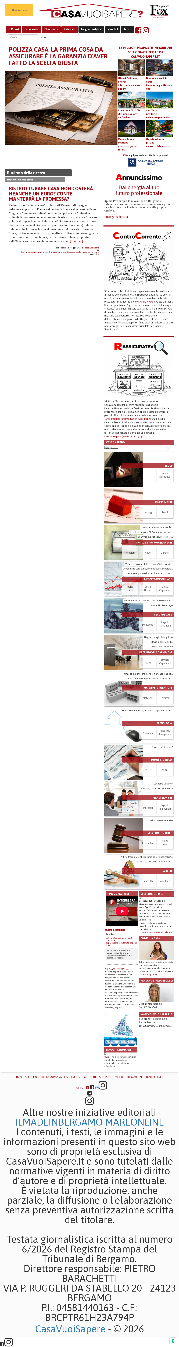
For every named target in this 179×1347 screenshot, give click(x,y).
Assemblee (148, 843)
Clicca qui (128, 155)
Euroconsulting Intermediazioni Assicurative (127, 418)
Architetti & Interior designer (130, 807)
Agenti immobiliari (165, 807)
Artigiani (130, 552)
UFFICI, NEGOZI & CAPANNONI (155, 652)
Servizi (127, 29)
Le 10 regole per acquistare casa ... (155, 536)
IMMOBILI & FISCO (161, 760)
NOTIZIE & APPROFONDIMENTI (154, 542)
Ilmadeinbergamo (60, 1122)
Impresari (148, 807)
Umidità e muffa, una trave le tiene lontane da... (148, 674)
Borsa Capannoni (165, 588)
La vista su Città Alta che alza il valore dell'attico (129, 114)
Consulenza (165, 881)
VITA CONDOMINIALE (160, 833)
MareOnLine (134, 1122)
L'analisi (165, 552)
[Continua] (76, 241)
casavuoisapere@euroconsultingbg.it (124, 436)
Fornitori (165, 698)
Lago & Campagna (165, 624)
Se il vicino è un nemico (161, 820)
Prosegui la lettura (116, 216)
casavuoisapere (92, 248)
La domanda (31, 29)
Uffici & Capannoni (165, 662)
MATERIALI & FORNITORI (158, 687)
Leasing (148, 512)
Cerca (43, 37)
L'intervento (51, 29)
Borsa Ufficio (147, 588)
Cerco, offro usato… (117, 969)
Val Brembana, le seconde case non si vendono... (148, 600)
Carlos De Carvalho (163, 783)
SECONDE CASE (163, 614)
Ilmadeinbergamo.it (148, 974)
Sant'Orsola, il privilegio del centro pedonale (157, 114)
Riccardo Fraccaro (90, 252)
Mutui (165, 770)
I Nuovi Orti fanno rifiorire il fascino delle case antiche (129, 83)
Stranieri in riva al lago (162, 605)
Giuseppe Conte (74, 252)
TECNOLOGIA (164, 723)
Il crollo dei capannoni (162, 646)
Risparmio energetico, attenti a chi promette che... (147, 710)
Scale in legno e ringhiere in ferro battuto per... (149, 678)
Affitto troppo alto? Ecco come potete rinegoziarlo (147, 857)
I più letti (13, 29)
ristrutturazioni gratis (56, 252)
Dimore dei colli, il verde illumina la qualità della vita (159, 83)
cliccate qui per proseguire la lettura (155, 932)
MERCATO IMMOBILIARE (158, 579)
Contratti (148, 881)
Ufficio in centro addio (162, 642)
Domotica (147, 733)
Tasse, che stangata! (162, 747)
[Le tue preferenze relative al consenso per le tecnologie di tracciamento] (173, 1341)
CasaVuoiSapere (70, 1328)
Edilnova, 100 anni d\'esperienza (157, 788)
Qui (106, 1057)
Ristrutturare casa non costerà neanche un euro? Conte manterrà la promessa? (51, 194)
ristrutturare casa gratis (36, 252)
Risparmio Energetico (165, 732)
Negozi (148, 662)
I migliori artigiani (91, 29)
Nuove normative (164, 475)
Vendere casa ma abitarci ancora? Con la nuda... (149, 564)
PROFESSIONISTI (162, 797)
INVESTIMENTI (163, 502)
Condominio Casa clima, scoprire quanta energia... (148, 568)
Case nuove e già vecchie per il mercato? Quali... (148, 573)
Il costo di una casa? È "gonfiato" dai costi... (151, 532)
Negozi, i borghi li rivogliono (158, 637)
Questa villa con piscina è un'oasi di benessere (158, 143)
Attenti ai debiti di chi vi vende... (157, 527)
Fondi (165, 512)
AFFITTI (167, 871)
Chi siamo (69, 29)
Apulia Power (146, 301)
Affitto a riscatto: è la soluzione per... (154, 861)
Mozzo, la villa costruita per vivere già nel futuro (127, 144)
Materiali (113, 29)
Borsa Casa (130, 588)
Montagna (147, 624)
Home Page (23, 1077)
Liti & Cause (165, 842)
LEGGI (168, 465)
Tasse (148, 770)
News (148, 552)
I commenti (90, 1077)
